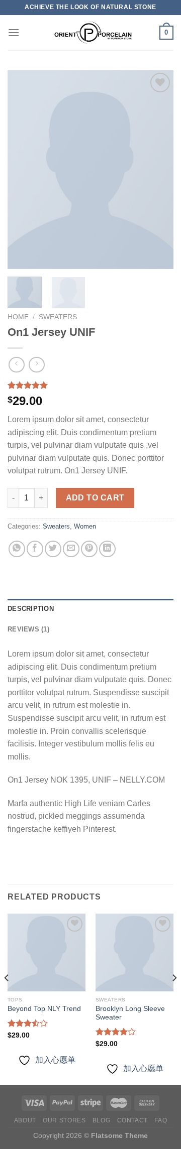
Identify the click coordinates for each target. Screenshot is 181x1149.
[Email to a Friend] (71, 549)
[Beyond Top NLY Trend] (46, 952)
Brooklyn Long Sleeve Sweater (130, 1013)
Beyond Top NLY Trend (44, 1008)
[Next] (157, 169)
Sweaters (58, 317)
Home (18, 317)
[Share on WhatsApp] (17, 549)
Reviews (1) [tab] (28, 629)
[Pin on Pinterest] (89, 549)
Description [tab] (31, 608)
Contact (132, 1120)
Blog (101, 1120)
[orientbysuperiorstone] (89, 32)
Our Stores (64, 1120)
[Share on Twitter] (53, 549)
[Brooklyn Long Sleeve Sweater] (134, 952)
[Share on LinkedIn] (107, 549)
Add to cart (95, 497)
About (25, 1120)
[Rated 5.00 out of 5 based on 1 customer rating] (90, 385)
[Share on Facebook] (35, 549)
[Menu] (14, 32)
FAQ (160, 1120)
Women (85, 526)
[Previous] (24, 169)
